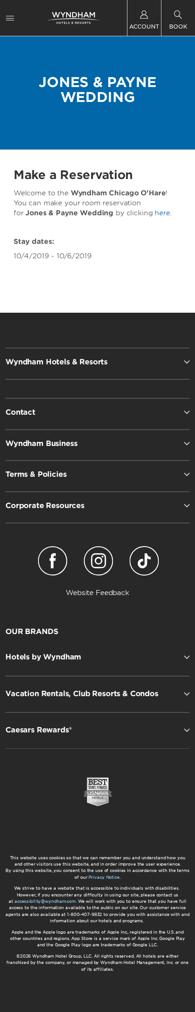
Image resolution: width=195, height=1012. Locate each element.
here (162, 213)
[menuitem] (10, 18)
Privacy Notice (103, 877)
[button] (97, 657)
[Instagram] (99, 562)
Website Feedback (97, 593)
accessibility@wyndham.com (45, 901)
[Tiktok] (144, 562)
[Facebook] (53, 562)
